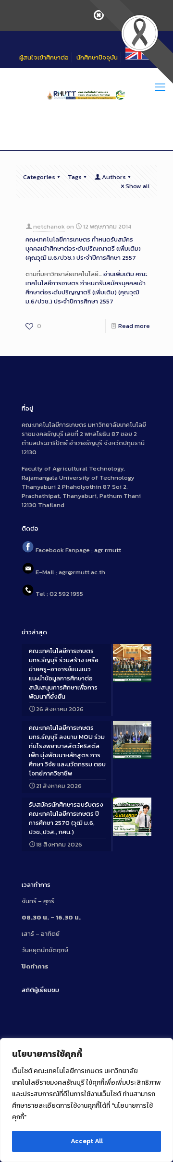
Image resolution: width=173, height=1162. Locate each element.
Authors (114, 177)
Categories (39, 177)
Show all (137, 186)
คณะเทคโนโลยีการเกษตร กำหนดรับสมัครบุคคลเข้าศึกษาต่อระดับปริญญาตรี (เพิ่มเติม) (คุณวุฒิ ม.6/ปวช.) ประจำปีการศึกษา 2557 (83, 248)
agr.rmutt (107, 550)
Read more (134, 325)
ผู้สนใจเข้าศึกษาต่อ (44, 57)
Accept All (87, 1141)
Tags (75, 177)
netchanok (49, 226)
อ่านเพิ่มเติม (86, 287)
